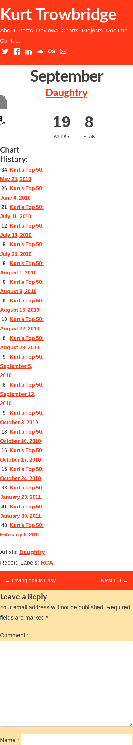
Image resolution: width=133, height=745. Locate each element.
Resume (117, 30)
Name (9, 740)
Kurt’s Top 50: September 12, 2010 (22, 394)
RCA (47, 563)
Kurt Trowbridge (58, 15)
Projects (92, 30)
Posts (25, 30)
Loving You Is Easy (30, 580)
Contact (10, 41)
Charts (69, 30)
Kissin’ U (114, 580)
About (7, 30)
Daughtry (66, 93)
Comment (14, 635)
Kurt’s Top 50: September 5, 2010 (22, 366)
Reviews (47, 30)
